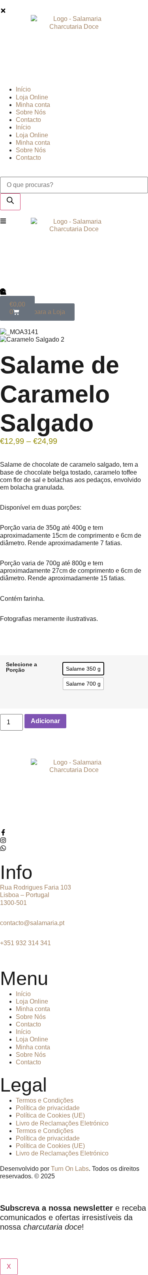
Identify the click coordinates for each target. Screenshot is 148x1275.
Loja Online (32, 1001)
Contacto (28, 1024)
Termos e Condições (44, 1100)
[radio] (83, 669)
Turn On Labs (70, 1168)
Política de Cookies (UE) (50, 1115)
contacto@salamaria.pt (32, 923)
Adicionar (45, 721)
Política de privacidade (48, 1108)
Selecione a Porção (21, 667)
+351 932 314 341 (25, 943)
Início (23, 994)
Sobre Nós (31, 1016)
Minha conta (33, 1009)
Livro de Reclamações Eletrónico (62, 1123)
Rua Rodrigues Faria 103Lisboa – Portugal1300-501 (35, 895)
